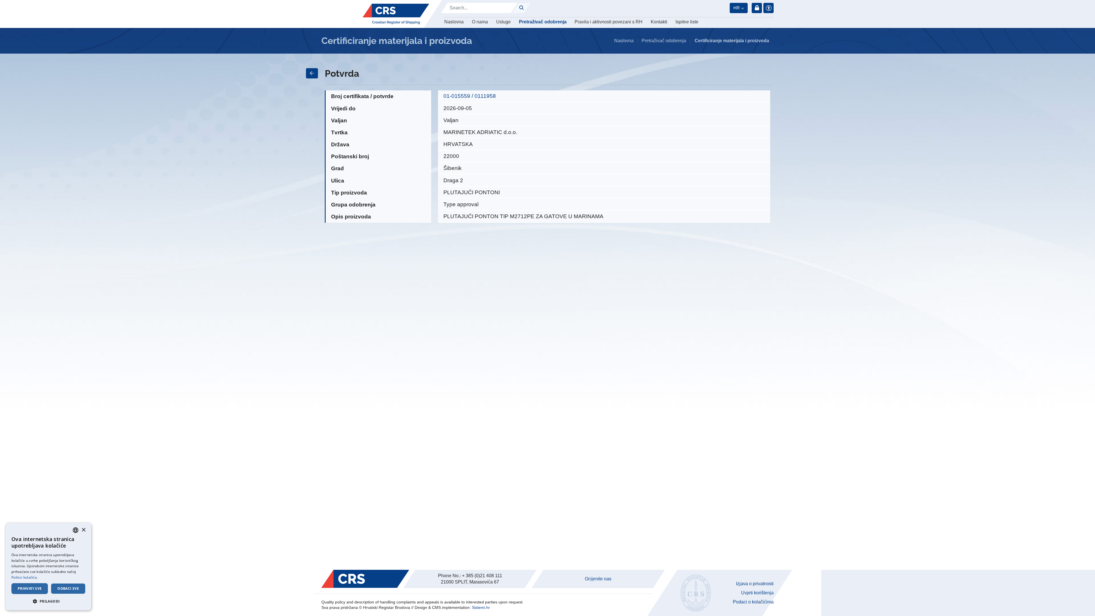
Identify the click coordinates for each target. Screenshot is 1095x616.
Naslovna (454, 21)
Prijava (757, 8)
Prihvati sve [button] (30, 588)
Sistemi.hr (481, 607)
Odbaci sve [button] (68, 588)
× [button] (83, 530)
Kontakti (659, 21)
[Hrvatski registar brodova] (396, 14)
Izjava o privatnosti (755, 583)
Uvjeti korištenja (757, 592)
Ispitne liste (687, 21)
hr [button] (736, 7)
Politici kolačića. (24, 577)
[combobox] (75, 530)
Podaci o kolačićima (753, 601)
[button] (48, 601)
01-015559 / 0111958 (469, 96)
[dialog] (48, 566)
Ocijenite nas (598, 578)
